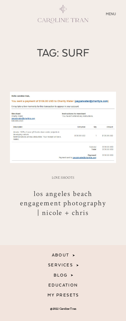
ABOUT (60, 255)
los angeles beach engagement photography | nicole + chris (63, 203)
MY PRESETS (63, 295)
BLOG (61, 275)
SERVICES (60, 265)
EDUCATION (63, 285)
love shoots (63, 178)
